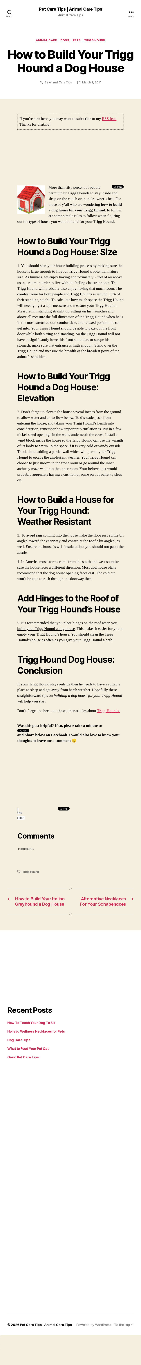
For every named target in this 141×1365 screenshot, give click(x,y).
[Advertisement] (70, 159)
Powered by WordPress (93, 1325)
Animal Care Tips (60, 82)
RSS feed (109, 118)
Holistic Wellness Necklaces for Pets (36, 1031)
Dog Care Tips (18, 1040)
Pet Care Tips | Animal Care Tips (70, 9)
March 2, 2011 (91, 82)
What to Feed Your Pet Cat (27, 1049)
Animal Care (46, 40)
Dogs (64, 40)
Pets (77, 40)
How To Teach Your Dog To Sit (31, 1023)
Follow (20, 818)
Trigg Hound (94, 40)
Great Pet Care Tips (23, 1057)
